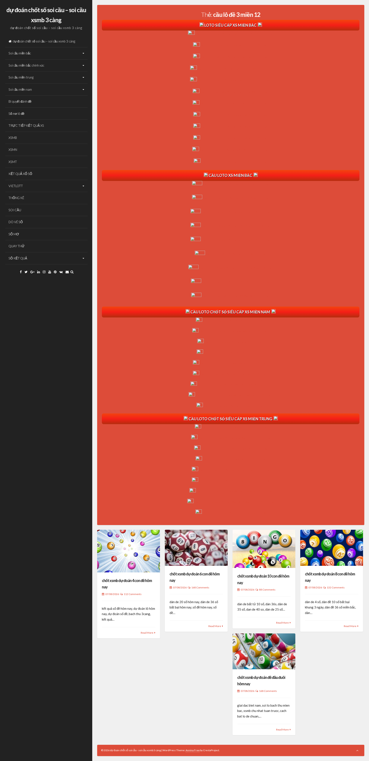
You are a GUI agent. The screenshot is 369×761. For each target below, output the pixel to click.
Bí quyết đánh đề (20, 101)
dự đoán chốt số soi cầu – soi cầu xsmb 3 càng (44, 41)
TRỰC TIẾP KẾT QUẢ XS (26, 125)
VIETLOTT (16, 186)
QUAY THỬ (17, 246)
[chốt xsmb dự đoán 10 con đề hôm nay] (264, 549)
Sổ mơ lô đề (16, 113)
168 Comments (200, 587)
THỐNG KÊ (16, 198)
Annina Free (193, 750)
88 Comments (267, 589)
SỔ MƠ (14, 234)
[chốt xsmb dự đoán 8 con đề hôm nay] (331, 548)
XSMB (13, 138)
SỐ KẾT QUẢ (18, 258)
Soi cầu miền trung (21, 77)
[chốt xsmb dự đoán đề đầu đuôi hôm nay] (264, 651)
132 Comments (336, 587)
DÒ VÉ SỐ (16, 222)
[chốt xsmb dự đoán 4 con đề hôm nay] (128, 551)
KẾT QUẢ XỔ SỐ (20, 174)
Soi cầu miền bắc (20, 53)
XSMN (13, 149)
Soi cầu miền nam (20, 89)
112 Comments (133, 594)
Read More (147, 632)
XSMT (13, 162)
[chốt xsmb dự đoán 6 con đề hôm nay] (196, 548)
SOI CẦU (15, 210)
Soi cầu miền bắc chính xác (26, 65)
